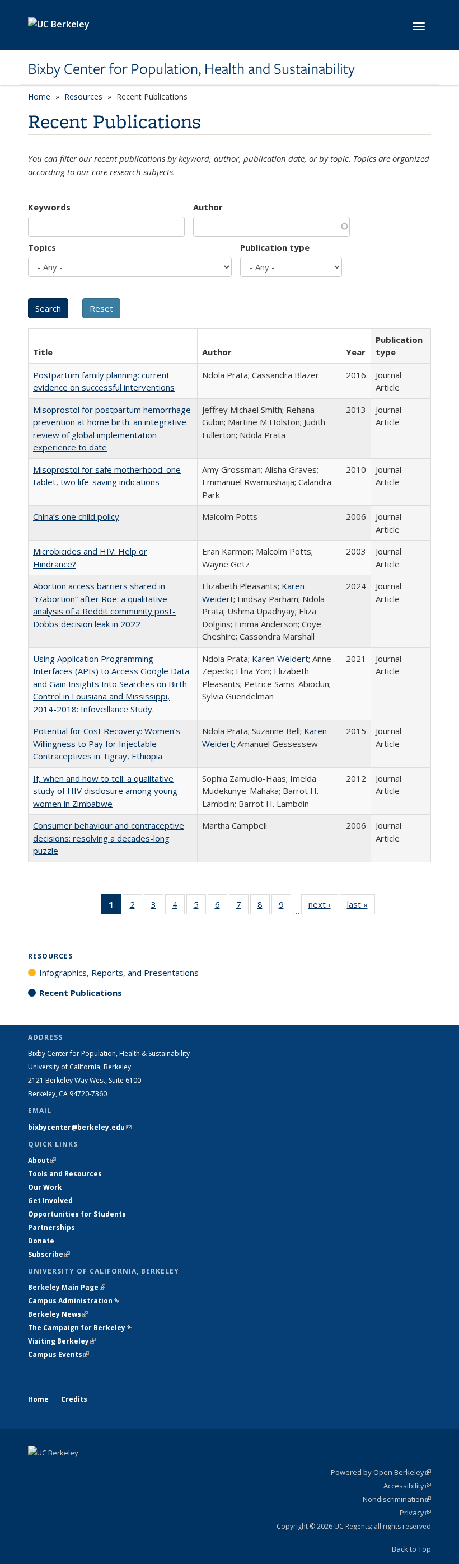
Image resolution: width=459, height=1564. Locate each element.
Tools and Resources (65, 1173)
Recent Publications (80, 992)
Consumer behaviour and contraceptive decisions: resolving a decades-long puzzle (108, 838)
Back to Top (411, 1549)
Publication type (275, 247)
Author (208, 207)
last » (361, 907)
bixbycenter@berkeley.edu (80, 1127)
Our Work (45, 1187)
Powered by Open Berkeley (381, 1472)
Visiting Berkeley (62, 1341)
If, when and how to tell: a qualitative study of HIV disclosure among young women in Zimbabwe (105, 791)
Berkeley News (58, 1314)
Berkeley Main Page (66, 1287)
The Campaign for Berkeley (80, 1327)
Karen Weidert (280, 658)
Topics (42, 247)
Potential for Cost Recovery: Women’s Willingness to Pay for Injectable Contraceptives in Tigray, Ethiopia (106, 743)
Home (39, 96)
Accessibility (407, 1486)
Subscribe (49, 1254)
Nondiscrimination (397, 1499)
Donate (41, 1241)
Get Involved (51, 1200)
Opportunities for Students (77, 1214)
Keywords (49, 207)
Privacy (415, 1512)
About (42, 1160)
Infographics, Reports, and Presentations (119, 972)
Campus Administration (73, 1300)
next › (323, 907)
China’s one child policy (76, 516)
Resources (83, 96)
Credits (74, 1399)
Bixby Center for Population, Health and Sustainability (191, 69)
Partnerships (51, 1227)
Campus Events (58, 1354)
